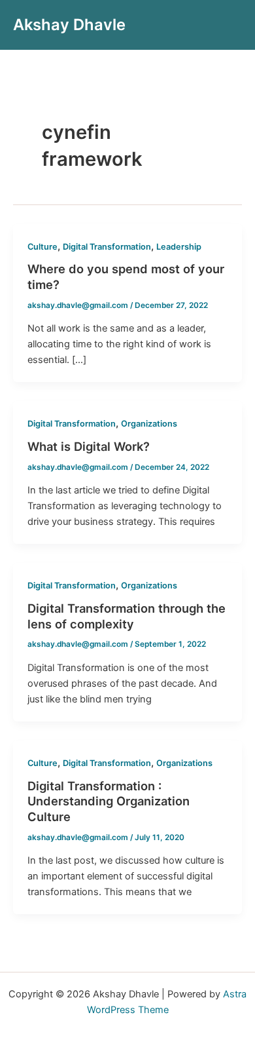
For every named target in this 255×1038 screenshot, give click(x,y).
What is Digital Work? (88, 446)
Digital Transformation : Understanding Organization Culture (108, 801)
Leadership (178, 247)
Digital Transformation (107, 247)
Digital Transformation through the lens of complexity (126, 616)
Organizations (149, 424)
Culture (42, 247)
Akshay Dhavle (69, 24)
